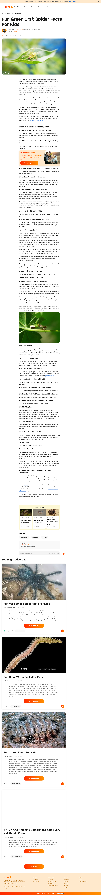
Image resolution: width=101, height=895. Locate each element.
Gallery (7, 73)
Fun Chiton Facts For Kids (20, 752)
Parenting (33, 6)
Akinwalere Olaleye (19, 29)
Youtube (66, 887)
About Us (50, 879)
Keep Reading (35, 625)
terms (80, 879)
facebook (66, 879)
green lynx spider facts (36, 120)
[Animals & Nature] (4, 631)
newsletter (51, 883)
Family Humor (41, 6)
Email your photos (29, 163)
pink (32, 291)
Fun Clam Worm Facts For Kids (23, 677)
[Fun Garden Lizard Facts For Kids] (26, 512)
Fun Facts (26, 6)
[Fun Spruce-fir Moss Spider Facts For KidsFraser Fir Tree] (52, 512)
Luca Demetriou (15, 31)
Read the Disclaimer (27, 553)
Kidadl (3, 13)
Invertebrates (35, 537)
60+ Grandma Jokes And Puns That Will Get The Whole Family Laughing (46, 1)
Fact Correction (55, 553)
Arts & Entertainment (17, 856)
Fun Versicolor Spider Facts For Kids (27, 603)
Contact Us (35, 879)
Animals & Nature (25, 517)
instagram (66, 883)
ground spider (49, 376)
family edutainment (53, 885)
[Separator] (64, 554)
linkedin (66, 885)
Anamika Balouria (10, 607)
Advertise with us (37, 881)
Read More (72, 1)
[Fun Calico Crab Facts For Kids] (39, 512)
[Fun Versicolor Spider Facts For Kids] (34, 581)
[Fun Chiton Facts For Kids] (34, 730)
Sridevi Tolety (9, 837)
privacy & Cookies (83, 881)
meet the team (52, 881)
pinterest (66, 881)
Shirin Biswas (8, 681)
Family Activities (17, 6)
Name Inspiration (50, 6)
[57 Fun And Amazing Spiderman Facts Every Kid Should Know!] (34, 808)
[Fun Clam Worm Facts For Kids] (34, 655)
